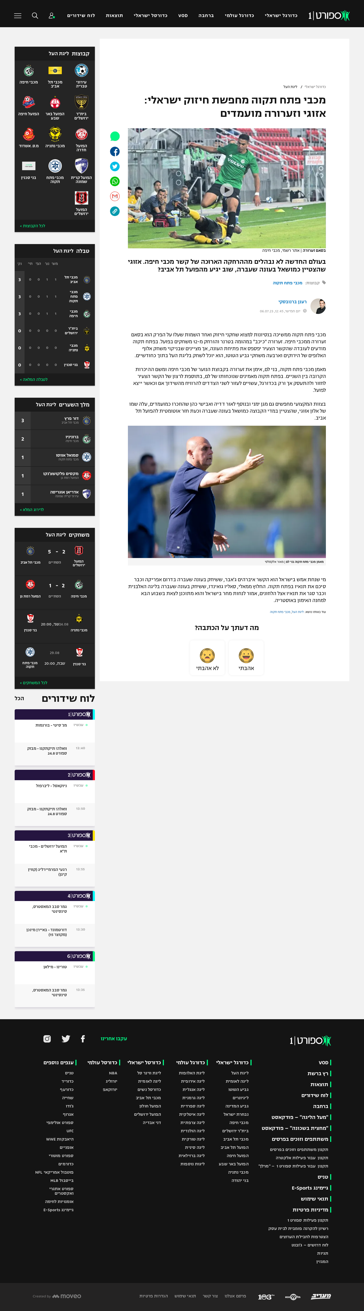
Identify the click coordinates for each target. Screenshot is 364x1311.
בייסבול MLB (62, 1180)
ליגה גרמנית (193, 1097)
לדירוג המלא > (32, 510)
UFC (70, 1131)
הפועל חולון (150, 1106)
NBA (113, 1073)
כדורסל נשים (149, 1089)
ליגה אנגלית (194, 1089)
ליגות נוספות (192, 1164)
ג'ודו (70, 1106)
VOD (183, 15)
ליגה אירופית (193, 1081)
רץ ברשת (318, 1073)
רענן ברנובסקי (292, 302)
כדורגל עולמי (239, 15)
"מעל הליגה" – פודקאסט (300, 1117)
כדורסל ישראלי (151, 15)
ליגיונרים (241, 1097)
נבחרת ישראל (236, 1114)
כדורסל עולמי (102, 1062)
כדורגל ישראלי (281, 15)
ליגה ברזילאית (192, 1155)
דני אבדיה (152, 1122)
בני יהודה (240, 1180)
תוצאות (114, 15)
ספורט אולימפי (60, 1122)
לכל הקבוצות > (32, 226)
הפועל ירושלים (147, 1114)
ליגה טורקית (193, 1139)
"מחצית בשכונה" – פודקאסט (295, 1128)
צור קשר (210, 1296)
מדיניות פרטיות (310, 1210)
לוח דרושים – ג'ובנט (310, 1245)
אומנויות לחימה (59, 1201)
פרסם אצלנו (235, 1296)
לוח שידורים (81, 15)
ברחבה (206, 15)
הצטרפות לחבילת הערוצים (304, 1236)
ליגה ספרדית (193, 1106)
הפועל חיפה (238, 1155)
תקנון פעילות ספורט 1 (308, 1220)
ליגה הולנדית (193, 1131)
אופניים (67, 1147)
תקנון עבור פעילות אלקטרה (302, 1157)
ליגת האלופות (192, 1073)
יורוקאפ (110, 1089)
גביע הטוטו (238, 1089)
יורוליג (112, 1081)
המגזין (322, 1261)
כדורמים (66, 1164)
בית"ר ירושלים (235, 1131)
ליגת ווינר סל (149, 1073)
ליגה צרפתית (192, 1122)
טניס (323, 1177)
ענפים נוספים (58, 1062)
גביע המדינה (237, 1106)
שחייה (68, 1097)
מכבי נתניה (238, 1172)
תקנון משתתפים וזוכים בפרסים (299, 1149)
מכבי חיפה (239, 1122)
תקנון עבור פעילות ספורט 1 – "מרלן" (293, 1166)
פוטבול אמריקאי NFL (54, 1172)
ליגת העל (290, 87)
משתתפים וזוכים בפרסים (300, 1139)
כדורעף (67, 1089)
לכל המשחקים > (33, 683)
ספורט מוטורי (61, 1155)
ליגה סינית (195, 1147)
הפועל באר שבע (233, 1164)
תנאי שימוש (314, 1199)
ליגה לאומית (237, 1081)
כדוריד (68, 1081)
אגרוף (68, 1114)
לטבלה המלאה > (33, 379)
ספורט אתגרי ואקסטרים (61, 1191)
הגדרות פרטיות (153, 1296)
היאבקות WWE (60, 1139)
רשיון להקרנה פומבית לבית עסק (298, 1228)
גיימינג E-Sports (310, 1188)
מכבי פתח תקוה (287, 283)
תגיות (322, 1253)
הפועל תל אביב (234, 1147)
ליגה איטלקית (192, 1114)
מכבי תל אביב (235, 1139)
